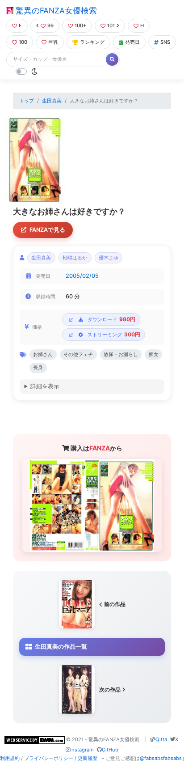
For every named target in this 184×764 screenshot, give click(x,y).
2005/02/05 (82, 275)
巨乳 (53, 42)
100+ (80, 25)
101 (111, 25)
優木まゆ (108, 258)
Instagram (82, 750)
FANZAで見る (47, 229)
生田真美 (52, 101)
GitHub (110, 750)
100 (23, 42)
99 (50, 25)
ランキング (92, 42)
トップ (26, 101)
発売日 (132, 42)
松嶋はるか (75, 258)
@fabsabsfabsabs (161, 758)
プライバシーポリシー (48, 758)
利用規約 (10, 758)
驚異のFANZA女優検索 (55, 10)
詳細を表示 (44, 386)
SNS (165, 42)
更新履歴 (87, 758)
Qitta (161, 739)
